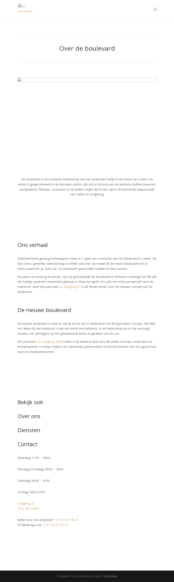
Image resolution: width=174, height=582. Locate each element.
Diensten (28, 430)
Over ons (28, 416)
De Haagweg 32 (70, 287)
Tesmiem (110, 576)
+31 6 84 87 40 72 (66, 520)
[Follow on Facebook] (20, 537)
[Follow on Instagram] (29, 537)
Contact (27, 444)
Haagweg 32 (26, 503)
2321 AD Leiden (28, 508)
